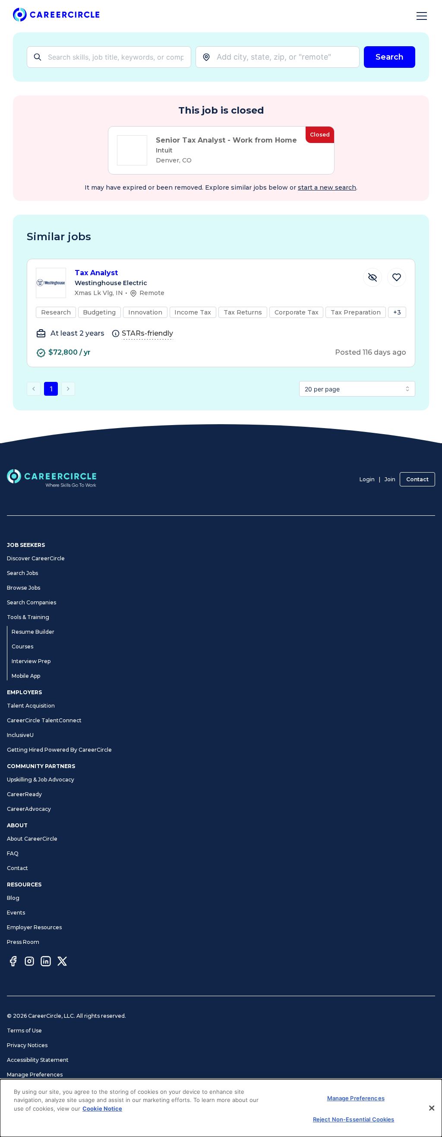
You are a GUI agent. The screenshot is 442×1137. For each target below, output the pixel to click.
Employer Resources (34, 927)
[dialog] (221, 1108)
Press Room (23, 942)
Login (367, 479)
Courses (22, 646)
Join (390, 479)
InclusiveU (20, 735)
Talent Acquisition (31, 705)
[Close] (431, 1108)
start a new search (327, 187)
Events (16, 912)
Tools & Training (28, 617)
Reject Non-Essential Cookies (354, 1119)
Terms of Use (24, 1030)
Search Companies (31, 602)
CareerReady (24, 794)
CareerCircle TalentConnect (44, 720)
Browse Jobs (23, 587)
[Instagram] (29, 962)
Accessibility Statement (38, 1060)
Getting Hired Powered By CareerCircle (59, 749)
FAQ (13, 853)
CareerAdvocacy (29, 809)
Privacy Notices (27, 1045)
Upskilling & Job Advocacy (40, 779)
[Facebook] (13, 962)
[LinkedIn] (46, 962)
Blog (13, 898)
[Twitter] (62, 962)
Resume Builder (33, 632)
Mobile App (26, 676)
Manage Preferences (35, 1074)
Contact (417, 479)
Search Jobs (22, 573)
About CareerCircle (32, 838)
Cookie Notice (102, 1108)
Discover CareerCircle (36, 558)
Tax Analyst (96, 273)
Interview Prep (31, 661)
